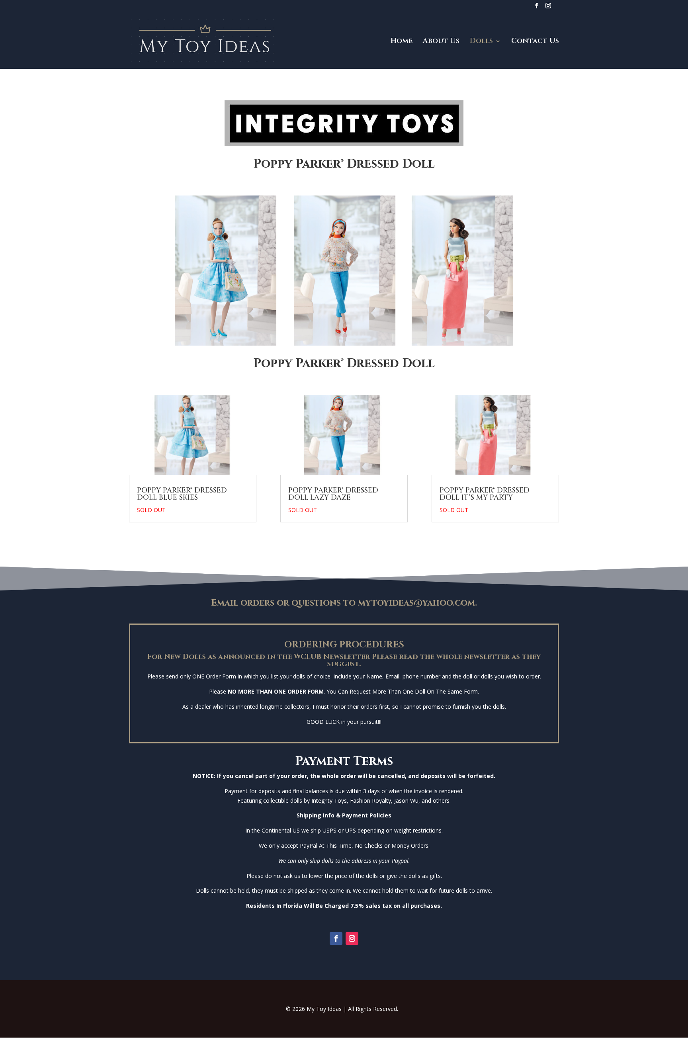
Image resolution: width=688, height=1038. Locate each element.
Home (401, 42)
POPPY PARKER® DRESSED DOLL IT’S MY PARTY (485, 493)
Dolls (481, 42)
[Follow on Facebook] (336, 938)
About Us (441, 42)
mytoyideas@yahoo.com (415, 603)
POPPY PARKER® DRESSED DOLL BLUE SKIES (182, 493)
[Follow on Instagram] (352, 938)
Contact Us (535, 42)
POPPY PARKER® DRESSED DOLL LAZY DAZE (333, 493)
